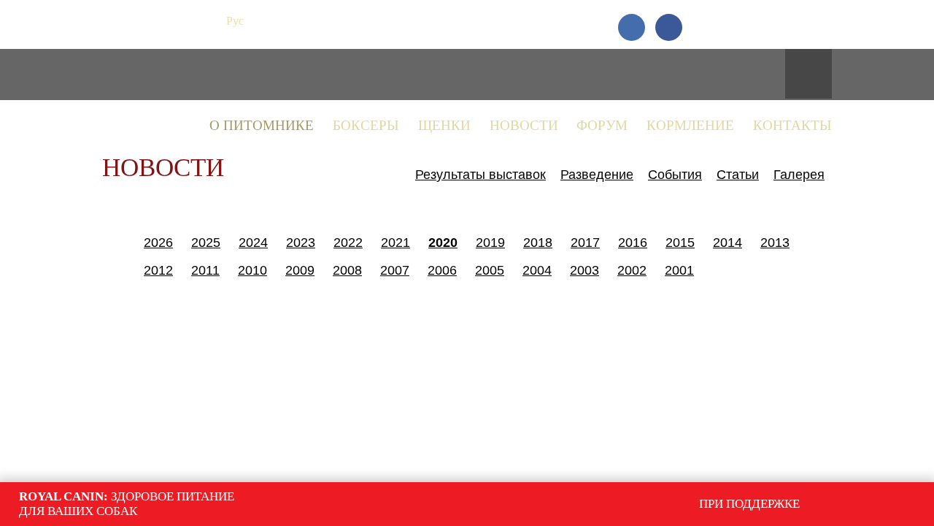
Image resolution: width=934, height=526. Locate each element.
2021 (395, 242)
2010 (252, 270)
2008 (347, 270)
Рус (235, 21)
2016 (632, 242)
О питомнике (261, 125)
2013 (775, 242)
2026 (158, 242)
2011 (205, 270)
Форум (602, 125)
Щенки (444, 125)
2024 (253, 242)
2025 (205, 242)
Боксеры (366, 125)
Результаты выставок (480, 174)
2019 (490, 242)
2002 (632, 270)
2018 (537, 242)
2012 (158, 270)
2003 (584, 270)
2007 (394, 270)
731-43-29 (779, 20)
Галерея (799, 174)
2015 (680, 242)
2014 (727, 242)
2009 (299, 270)
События (675, 174)
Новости (524, 125)
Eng (261, 21)
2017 (585, 242)
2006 (442, 270)
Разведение (596, 174)
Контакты (792, 125)
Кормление (690, 125)
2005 (489, 270)
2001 (679, 270)
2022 (348, 242)
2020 (443, 242)
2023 (300, 242)
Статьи (738, 174)
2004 (537, 270)
